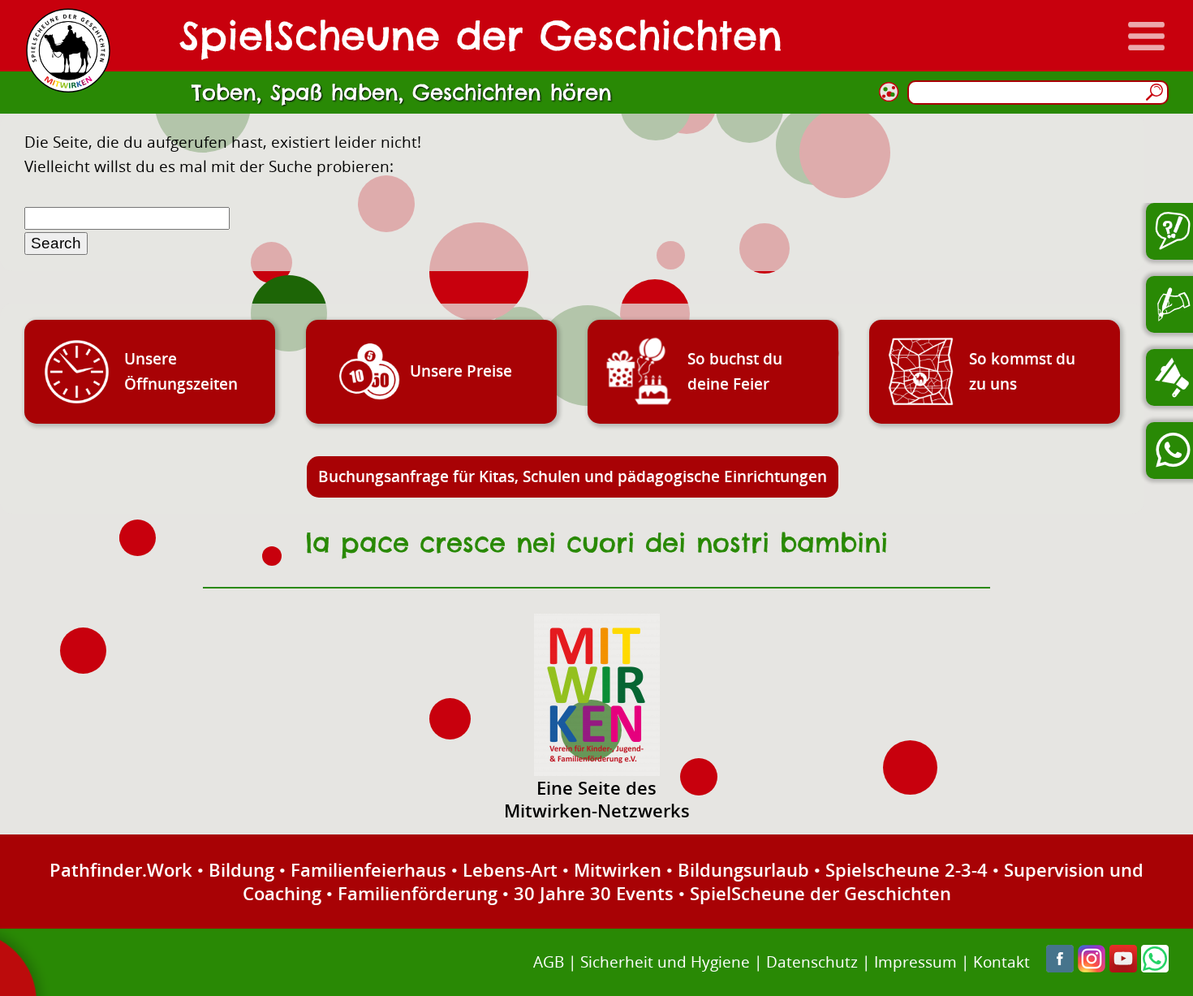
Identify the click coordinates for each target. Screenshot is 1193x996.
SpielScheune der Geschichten (820, 893)
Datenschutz (812, 961)
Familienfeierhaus (368, 869)
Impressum (915, 961)
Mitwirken (617, 869)
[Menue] (1146, 36)
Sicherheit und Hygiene (665, 961)
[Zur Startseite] (68, 50)
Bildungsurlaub (743, 869)
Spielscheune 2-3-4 (906, 869)
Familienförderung (417, 893)
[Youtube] (1123, 966)
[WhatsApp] (1155, 966)
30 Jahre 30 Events (594, 893)
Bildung (241, 869)
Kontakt (1001, 961)
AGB (548, 961)
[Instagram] (1091, 966)
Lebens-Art (510, 869)
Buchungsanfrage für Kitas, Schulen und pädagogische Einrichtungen (572, 476)
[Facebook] (1060, 966)
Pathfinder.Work (121, 869)
